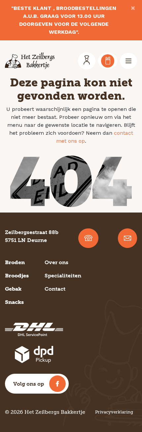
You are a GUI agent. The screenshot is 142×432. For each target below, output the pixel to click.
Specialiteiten (63, 275)
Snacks (14, 302)
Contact (55, 289)
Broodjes (17, 275)
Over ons (56, 262)
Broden (15, 262)
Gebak (13, 289)
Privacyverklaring (114, 411)
